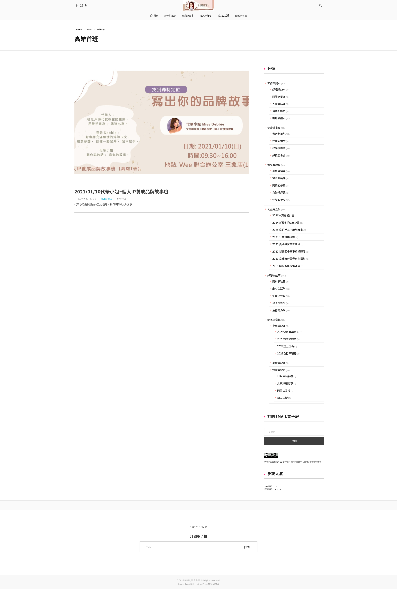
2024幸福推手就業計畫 (286, 222)
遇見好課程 (106, 198)
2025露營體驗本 (287, 339)
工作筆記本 (274, 83)
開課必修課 (278, 185)
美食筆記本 (278, 363)
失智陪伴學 (278, 296)
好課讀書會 (278, 148)
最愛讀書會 (274, 128)
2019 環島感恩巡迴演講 (286, 266)
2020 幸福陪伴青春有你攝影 (289, 258)
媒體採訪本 (278, 89)
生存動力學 (278, 310)
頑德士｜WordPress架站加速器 (203, 584)
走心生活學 (278, 288)
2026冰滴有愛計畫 (283, 215)
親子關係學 (278, 303)
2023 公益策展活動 (283, 237)
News (89, 29)
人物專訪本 (278, 104)
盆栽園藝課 (278, 178)
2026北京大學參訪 (288, 332)
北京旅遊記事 (285, 383)
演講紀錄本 (278, 111)
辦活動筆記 (278, 134)
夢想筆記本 (278, 326)
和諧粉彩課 (278, 192)
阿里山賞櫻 (283, 390)
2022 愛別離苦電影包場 (286, 244)
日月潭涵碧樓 (285, 376)
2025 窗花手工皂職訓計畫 (287, 230)
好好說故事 (274, 275)
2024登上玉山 (285, 346)
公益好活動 (274, 209)
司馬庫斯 (282, 398)
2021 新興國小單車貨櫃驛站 (289, 251)
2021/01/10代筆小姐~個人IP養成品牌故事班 (121, 191)
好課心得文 (278, 200)
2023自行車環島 (287, 353)
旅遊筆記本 (278, 370)
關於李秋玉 (278, 281)
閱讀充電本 (278, 97)
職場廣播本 (278, 118)
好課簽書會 (278, 155)
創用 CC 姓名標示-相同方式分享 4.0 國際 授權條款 (296, 461)
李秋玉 (123, 198)
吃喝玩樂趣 (274, 320)
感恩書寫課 (278, 171)
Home (79, 29)
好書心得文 (278, 141)
